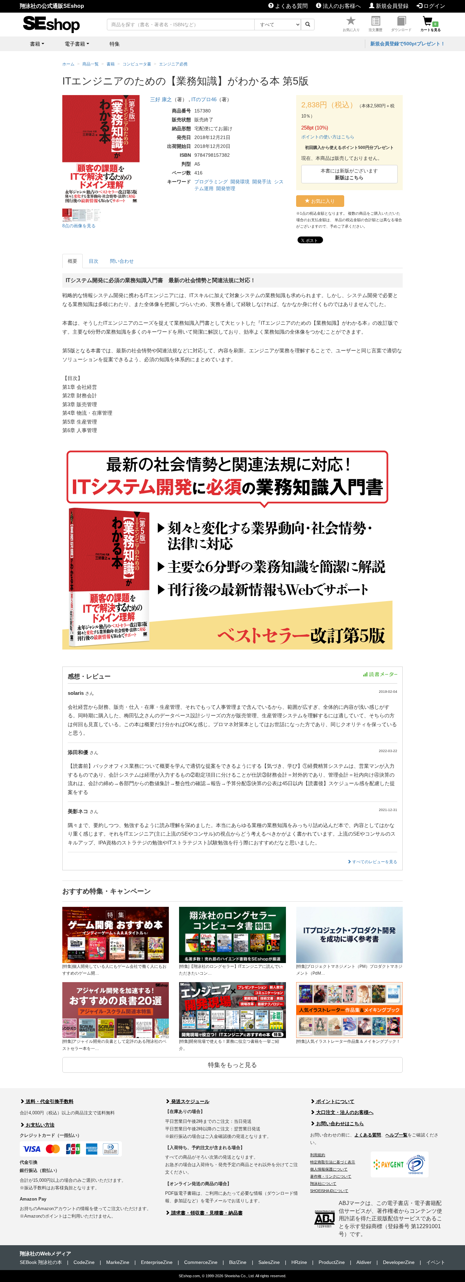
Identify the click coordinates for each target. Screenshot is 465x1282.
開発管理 (225, 188)
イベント (435, 1262)
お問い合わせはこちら (339, 1123)
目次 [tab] (93, 261)
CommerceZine (201, 1262)
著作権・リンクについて (330, 1176)
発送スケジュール (189, 1101)
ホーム (68, 64)
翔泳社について (323, 1183)
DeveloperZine (399, 1262)
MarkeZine (117, 1262)
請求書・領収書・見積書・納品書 (206, 1213)
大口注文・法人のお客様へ (344, 1112)
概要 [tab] (72, 261)
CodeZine (84, 1262)
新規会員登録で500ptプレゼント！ (407, 43)
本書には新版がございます (349, 174)
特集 (115, 44)
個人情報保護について (329, 1169)
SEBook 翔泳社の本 (41, 1262)
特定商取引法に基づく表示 (332, 1162)
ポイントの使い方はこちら (327, 136)
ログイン (433, 6)
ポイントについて (334, 1101)
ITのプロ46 (204, 99)
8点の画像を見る (79, 225)
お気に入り (351, 30)
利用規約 (317, 1155)
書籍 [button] (35, 44)
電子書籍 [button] (75, 44)
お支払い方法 (39, 1125)
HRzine (299, 1262)
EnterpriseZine (157, 1262)
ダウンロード (401, 30)
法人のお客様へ (341, 6)
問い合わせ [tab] (122, 261)
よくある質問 (291, 6)
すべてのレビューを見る (374, 861)
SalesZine (269, 1262)
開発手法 (261, 181)
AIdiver (363, 1262)
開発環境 (240, 181)
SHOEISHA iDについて (329, 1191)
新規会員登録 (391, 6)
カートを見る (430, 27)
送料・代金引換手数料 (49, 1101)
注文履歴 (375, 30)
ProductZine (332, 1262)
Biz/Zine (237, 1262)
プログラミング (211, 181)
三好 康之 (161, 99)
